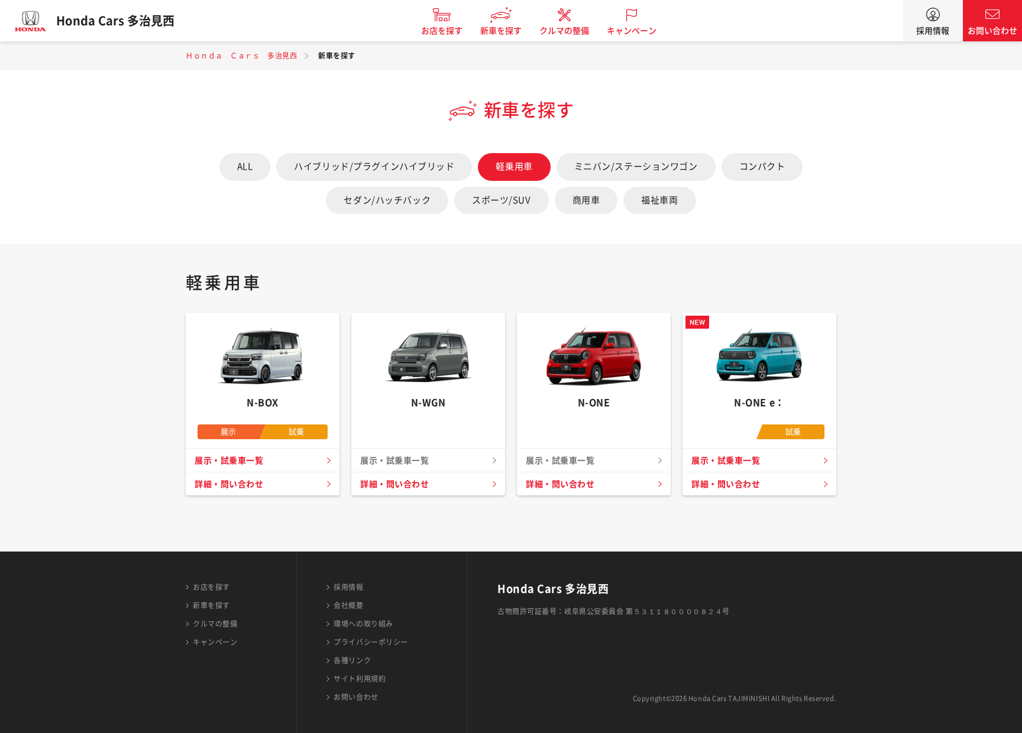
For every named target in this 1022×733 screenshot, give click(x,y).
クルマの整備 (564, 31)
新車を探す (501, 31)
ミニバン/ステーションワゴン (636, 166)
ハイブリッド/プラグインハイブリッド (374, 166)
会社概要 (348, 605)
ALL (245, 166)
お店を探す (442, 31)
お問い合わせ (992, 31)
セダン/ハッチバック (387, 200)
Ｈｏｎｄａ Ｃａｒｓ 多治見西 (241, 55)
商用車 (586, 200)
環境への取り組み (363, 623)
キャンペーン (631, 31)
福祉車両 (659, 200)
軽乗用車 (514, 166)
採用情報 (932, 31)
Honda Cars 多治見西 (115, 21)
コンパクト (762, 166)
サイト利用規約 (360, 678)
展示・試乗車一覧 (229, 460)
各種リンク (352, 660)
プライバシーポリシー (371, 642)
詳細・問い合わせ (229, 484)
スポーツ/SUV (501, 200)
